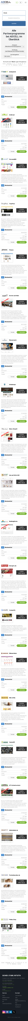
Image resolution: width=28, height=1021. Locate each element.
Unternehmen (18, 995)
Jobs (16, 997)
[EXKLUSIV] (7, 126)
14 (11, 65)
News (3, 995)
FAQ (16, 1002)
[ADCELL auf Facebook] (7, 1012)
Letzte (20, 65)
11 (24, 63)
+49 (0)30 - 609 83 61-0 (7, 981)
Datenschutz (18, 1004)
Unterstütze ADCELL (7, 1003)
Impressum (18, 1006)
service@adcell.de (6, 990)
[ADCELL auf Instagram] (3, 1012)
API (3, 1001)
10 (22, 63)
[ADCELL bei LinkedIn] (10, 1012)
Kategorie (14, 45)
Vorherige (9, 63)
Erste (4, 63)
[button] (14, 23)
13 (9, 65)
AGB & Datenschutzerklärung (20, 1000)
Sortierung (14, 49)
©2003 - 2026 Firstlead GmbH (14, 1017)
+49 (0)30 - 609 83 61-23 (8, 984)
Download (4, 999)
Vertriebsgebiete (14, 54)
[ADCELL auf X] (13, 1012)
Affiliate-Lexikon (6, 997)
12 (6, 65)
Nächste (15, 65)
